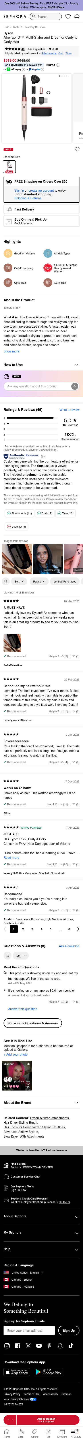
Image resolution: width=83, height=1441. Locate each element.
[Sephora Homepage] (15, 16)
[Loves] (68, 16)
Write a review (69, 409)
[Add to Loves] (77, 149)
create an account (41, 190)
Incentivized (49, 570)
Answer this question (22, 1009)
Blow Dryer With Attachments (24, 1136)
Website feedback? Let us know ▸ (41, 1150)
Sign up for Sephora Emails (24, 1321)
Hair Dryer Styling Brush (20, 1122)
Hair (6, 27)
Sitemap (66, 1394)
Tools (16, 27)
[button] (57, 65)
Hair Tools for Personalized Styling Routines (34, 1127)
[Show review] (17, 559)
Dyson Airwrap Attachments (49, 1118)
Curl (61, 53)
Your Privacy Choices (16, 1399)
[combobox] (46, 16)
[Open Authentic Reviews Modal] (42, 456)
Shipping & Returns (27, 198)
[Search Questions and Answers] (8, 956)
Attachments (49, 53)
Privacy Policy (12, 1394)
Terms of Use (32, 1394)
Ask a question (37, 49)
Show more (11, 351)
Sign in (19, 190)
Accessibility (50, 1394)
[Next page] (78, 929)
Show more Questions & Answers (33, 1023)
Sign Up (69, 1330)
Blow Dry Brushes (34, 27)
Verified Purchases (65, 581)
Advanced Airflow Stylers (21, 1131)
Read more (11, 857)
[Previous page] (5, 929)
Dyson (8, 33)
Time (68, 53)
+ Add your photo (16, 1054)
